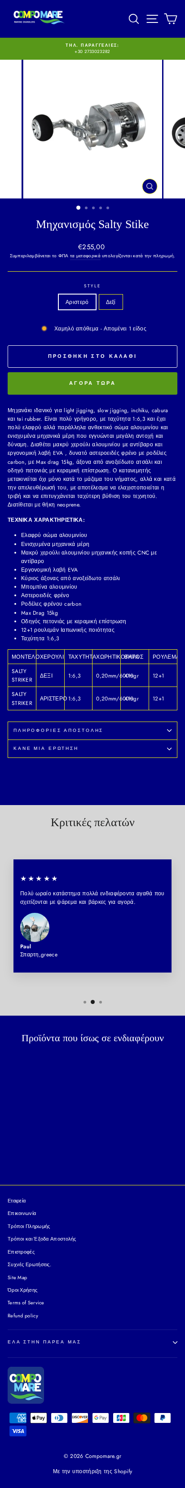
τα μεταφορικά (85, 255)
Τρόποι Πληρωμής (29, 1226)
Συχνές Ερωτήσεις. (29, 1264)
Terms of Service (26, 1302)
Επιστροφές (21, 1251)
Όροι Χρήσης (22, 1290)
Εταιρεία (17, 1200)
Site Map (17, 1277)
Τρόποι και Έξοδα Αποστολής (42, 1238)
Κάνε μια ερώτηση (46, 748)
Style (92, 286)
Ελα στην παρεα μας (44, 1342)
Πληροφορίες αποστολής (58, 730)
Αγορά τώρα (92, 383)
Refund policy (23, 1315)
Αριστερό (77, 302)
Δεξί (111, 302)
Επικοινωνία (22, 1213)
